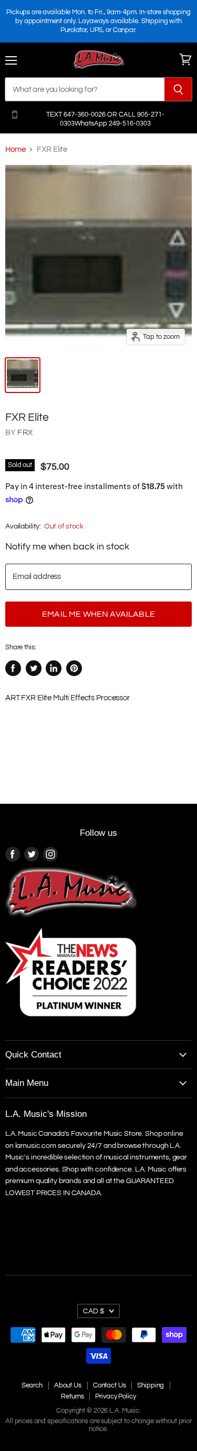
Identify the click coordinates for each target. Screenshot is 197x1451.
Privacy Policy (115, 1396)
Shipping (150, 1385)
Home (15, 149)
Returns (72, 1396)
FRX (24, 433)
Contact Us (109, 1385)
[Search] (178, 89)
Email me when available (98, 614)
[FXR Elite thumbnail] (22, 375)
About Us (67, 1385)
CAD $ (94, 1311)
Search (32, 1385)
